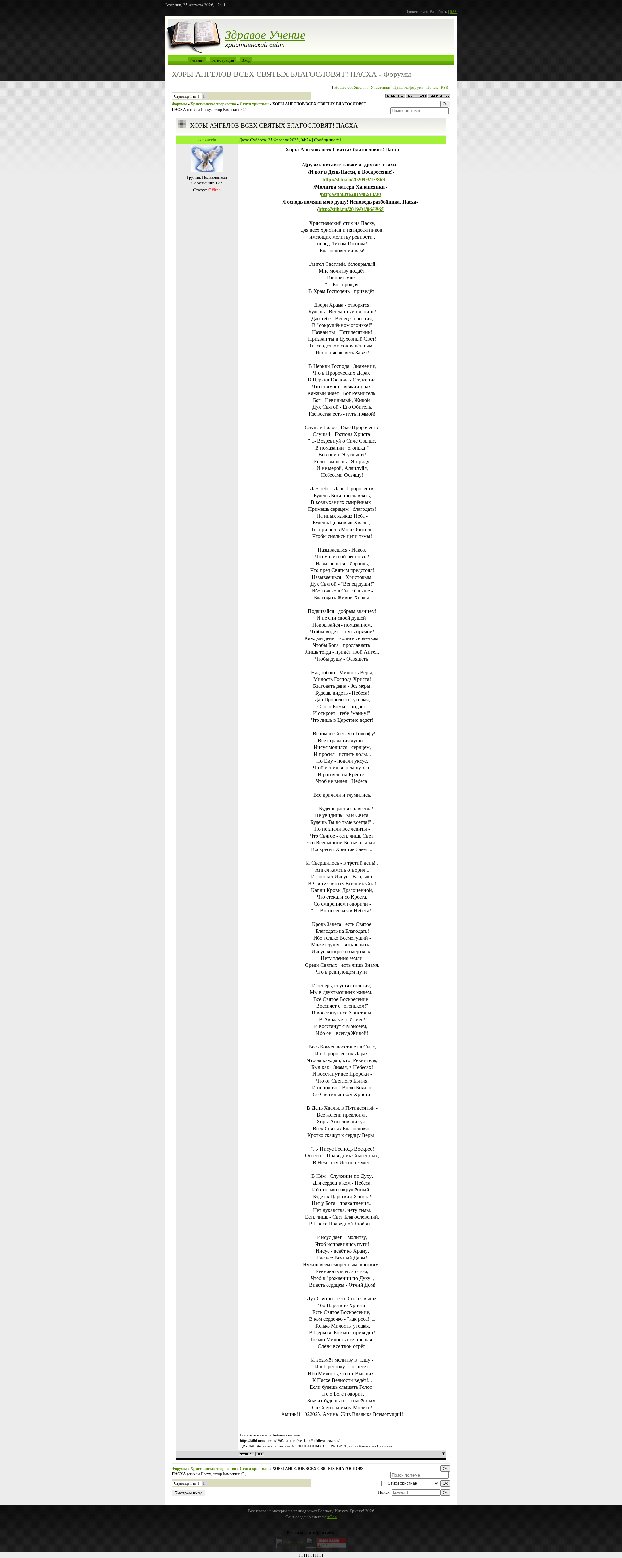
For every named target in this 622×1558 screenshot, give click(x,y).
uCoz (332, 1516)
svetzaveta (207, 139)
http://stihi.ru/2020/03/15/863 (353, 179)
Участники (380, 87)
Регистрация (222, 60)
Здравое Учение (265, 34)
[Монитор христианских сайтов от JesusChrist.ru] (311, 1546)
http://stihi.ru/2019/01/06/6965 (351, 209)
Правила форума (408, 87)
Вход (246, 60)
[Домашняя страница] (259, 1454)
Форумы (179, 104)
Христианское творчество (213, 104)
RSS (453, 11)
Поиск (432, 87)
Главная (197, 60)
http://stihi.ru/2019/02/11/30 (351, 194)
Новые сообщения (351, 87)
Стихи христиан (254, 104)
